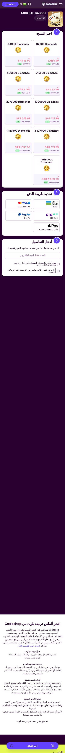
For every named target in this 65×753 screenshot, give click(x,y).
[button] (29, 4)
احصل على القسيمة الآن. (29, 645)
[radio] (46, 52)
